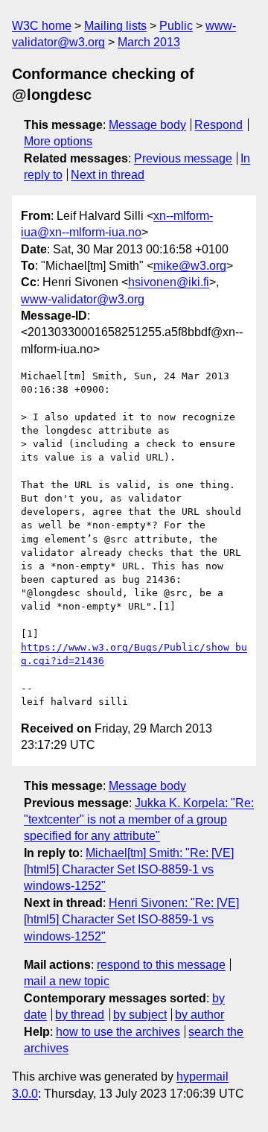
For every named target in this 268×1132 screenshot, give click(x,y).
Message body (147, 124)
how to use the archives (118, 1031)
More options (58, 141)
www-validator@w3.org (82, 299)
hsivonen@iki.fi (168, 282)
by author (199, 1014)
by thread (79, 1014)
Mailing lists (115, 25)
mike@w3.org (189, 265)
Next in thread (107, 174)
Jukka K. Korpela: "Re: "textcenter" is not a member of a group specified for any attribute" (139, 820)
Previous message (183, 158)
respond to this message (161, 964)
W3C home (41, 25)
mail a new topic (66, 981)
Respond (218, 124)
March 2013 (149, 42)
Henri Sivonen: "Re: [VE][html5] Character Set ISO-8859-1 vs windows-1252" (131, 920)
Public (176, 25)
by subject (140, 1014)
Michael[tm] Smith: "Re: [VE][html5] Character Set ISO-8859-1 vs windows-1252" (129, 870)
